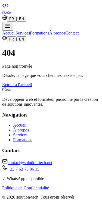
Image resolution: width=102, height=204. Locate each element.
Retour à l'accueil (17, 84)
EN (21, 19)
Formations (39, 33)
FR (11, 19)
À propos (57, 33)
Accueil (9, 33)
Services (23, 33)
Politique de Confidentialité (25, 188)
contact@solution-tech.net (30, 162)
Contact (72, 33)
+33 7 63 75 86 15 (23, 169)
